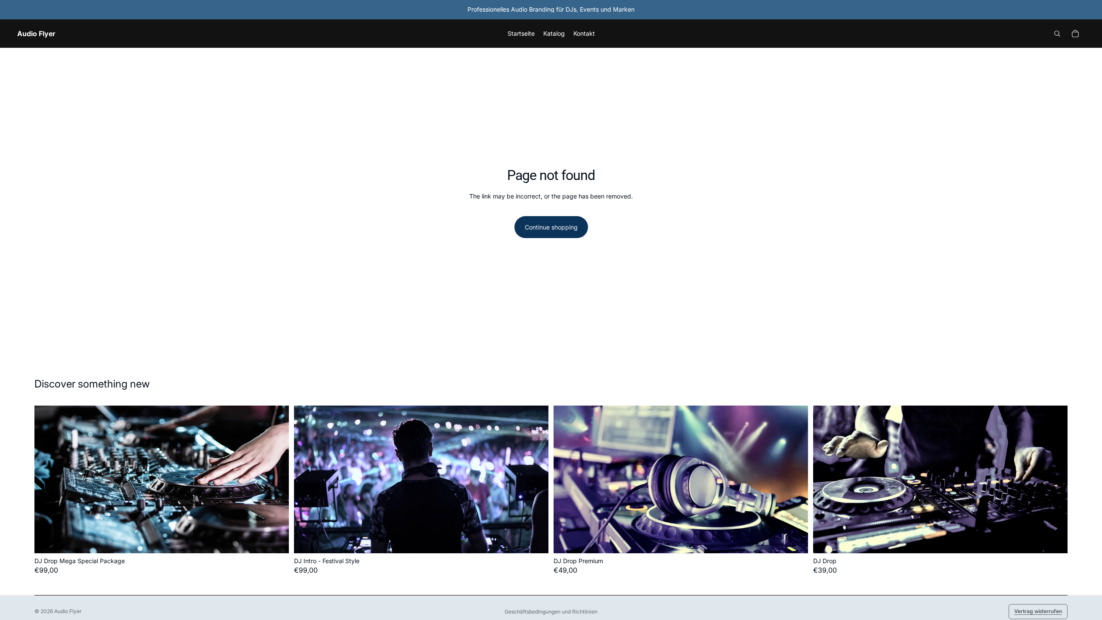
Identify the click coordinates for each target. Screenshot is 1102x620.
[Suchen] (1057, 33)
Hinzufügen (282, 539)
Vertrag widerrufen (1038, 611)
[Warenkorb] (1075, 33)
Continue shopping (551, 227)
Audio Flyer (68, 611)
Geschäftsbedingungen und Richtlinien (551, 611)
